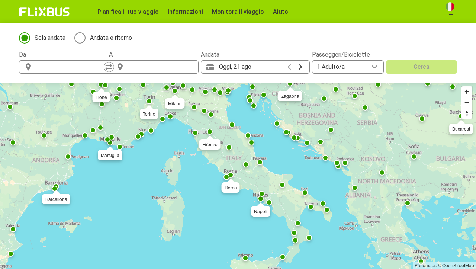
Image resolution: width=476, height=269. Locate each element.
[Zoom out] (466, 102)
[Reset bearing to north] (466, 113)
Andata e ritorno (111, 37)
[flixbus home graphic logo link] (44, 12)
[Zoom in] (466, 91)
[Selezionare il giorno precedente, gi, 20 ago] (289, 67)
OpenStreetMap (458, 265)
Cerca (422, 66)
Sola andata (50, 37)
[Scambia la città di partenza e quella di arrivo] (109, 67)
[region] (238, 176)
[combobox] (70, 67)
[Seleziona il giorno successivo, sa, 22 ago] (300, 67)
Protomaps (426, 265)
